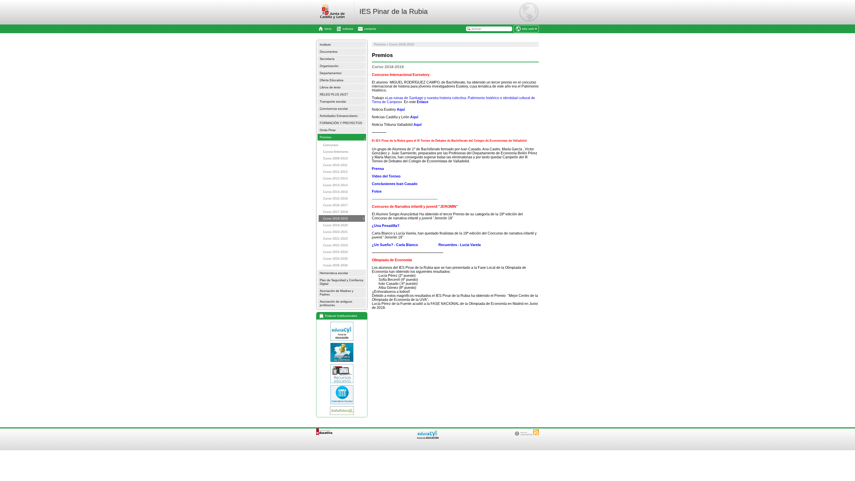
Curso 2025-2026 (335, 265)
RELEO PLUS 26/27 (334, 94)
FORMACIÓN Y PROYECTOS (341, 123)
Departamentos (331, 73)
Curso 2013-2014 (335, 185)
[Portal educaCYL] (341, 331)
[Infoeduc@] (341, 410)
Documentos (329, 51)
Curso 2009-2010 (335, 158)
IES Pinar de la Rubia (393, 11)
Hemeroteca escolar (334, 273)
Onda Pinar (328, 130)
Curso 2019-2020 (335, 225)
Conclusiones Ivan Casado (394, 184)
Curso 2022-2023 (335, 245)
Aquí (401, 109)
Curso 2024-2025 (335, 258)
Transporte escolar (333, 101)
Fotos (377, 191)
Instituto (325, 44)
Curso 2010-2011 (335, 165)
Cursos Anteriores (335, 151)
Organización (329, 66)
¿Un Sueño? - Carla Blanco (396, 245)
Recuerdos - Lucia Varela (460, 245)
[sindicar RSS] (536, 432)
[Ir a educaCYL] (427, 438)
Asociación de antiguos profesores (336, 303)
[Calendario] (341, 394)
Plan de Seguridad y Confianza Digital (341, 281)
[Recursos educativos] (341, 373)
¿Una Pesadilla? (385, 226)
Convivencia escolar (334, 108)
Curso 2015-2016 (335, 198)
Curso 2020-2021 (335, 232)
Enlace (422, 102)
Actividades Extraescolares (339, 116)
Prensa (378, 169)
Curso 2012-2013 (335, 178)
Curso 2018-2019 (335, 218)
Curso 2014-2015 (335, 192)
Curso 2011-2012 (335, 171)
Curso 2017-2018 (335, 212)
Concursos (330, 145)
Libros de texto (330, 87)
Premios (325, 137)
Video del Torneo (386, 176)
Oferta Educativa (331, 80)
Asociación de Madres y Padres (336, 292)
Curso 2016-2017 (335, 205)
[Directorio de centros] (341, 352)
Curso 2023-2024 (335, 252)
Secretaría (327, 59)
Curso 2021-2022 (335, 238)
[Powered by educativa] (324, 431)
